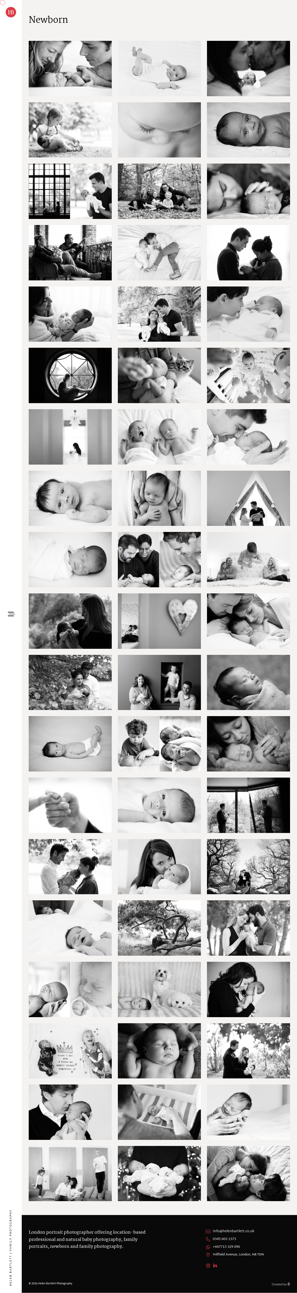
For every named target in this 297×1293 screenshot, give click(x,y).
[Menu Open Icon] (11, 613)
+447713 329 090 (226, 1247)
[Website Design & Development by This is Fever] (281, 1284)
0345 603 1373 (224, 1239)
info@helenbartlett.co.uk (233, 1231)
